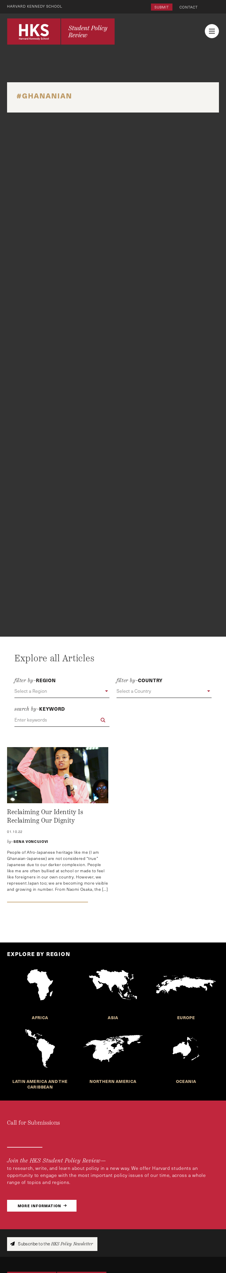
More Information (39, 1205)
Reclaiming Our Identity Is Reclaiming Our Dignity (45, 816)
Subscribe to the (55, 1244)
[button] (61, 691)
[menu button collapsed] (212, 31)
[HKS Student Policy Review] (61, 31)
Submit (161, 7)
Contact (189, 7)
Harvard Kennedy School (34, 6)
